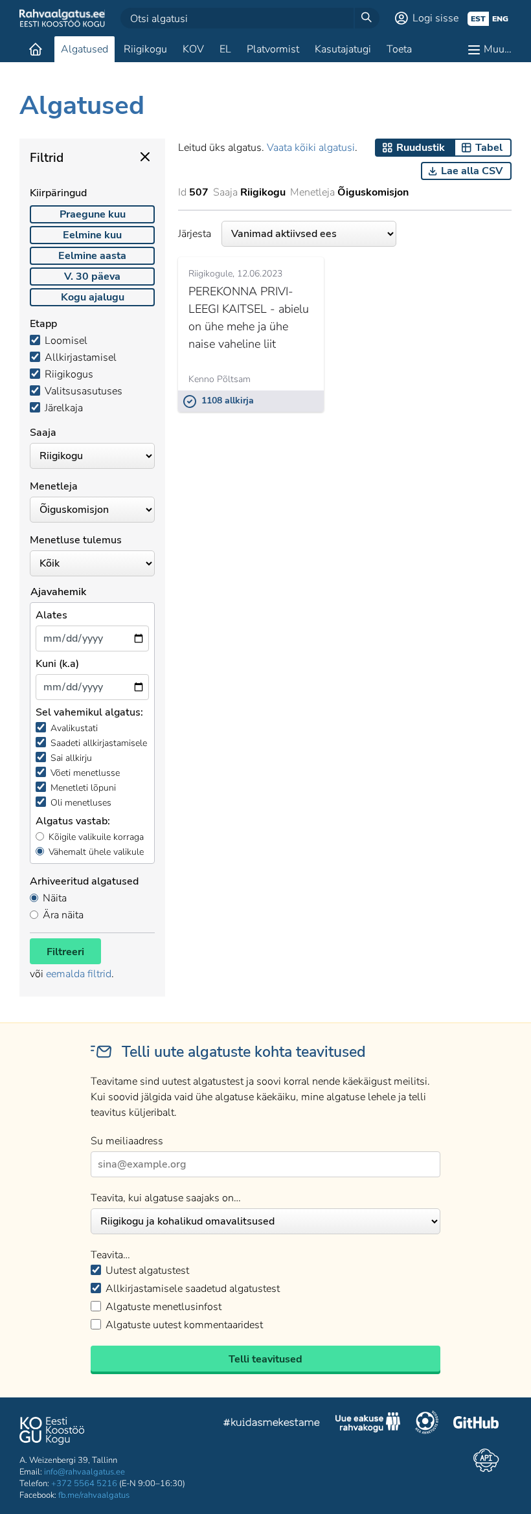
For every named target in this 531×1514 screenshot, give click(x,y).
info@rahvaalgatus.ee (84, 1472)
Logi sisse (435, 18)
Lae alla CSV (472, 171)
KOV (193, 49)
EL (225, 49)
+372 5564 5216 (84, 1483)
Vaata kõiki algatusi (311, 148)
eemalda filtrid (78, 974)
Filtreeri (65, 952)
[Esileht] (35, 49)
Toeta (399, 49)
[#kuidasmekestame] (272, 1424)
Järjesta (194, 234)
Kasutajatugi (343, 49)
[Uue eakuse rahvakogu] (367, 1424)
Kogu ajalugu (92, 297)
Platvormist (273, 49)
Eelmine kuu (92, 235)
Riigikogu (145, 49)
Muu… (498, 49)
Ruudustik (420, 148)
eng (500, 19)
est (478, 19)
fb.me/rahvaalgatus (94, 1495)
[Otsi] (366, 18)
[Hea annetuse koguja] (426, 1424)
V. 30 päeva (92, 276)
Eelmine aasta (92, 256)
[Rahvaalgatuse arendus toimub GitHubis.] (476, 1424)
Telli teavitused (265, 1359)
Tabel (489, 148)
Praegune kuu (93, 214)
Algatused (84, 49)
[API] (486, 1460)
